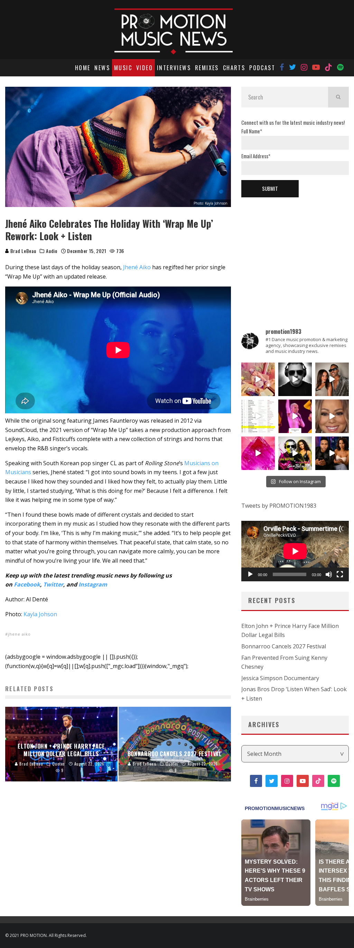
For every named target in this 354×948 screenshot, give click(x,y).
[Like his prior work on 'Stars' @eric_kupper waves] (258, 379)
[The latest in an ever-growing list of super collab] (295, 379)
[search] (338, 97)
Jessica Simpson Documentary (280, 678)
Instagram (92, 584)
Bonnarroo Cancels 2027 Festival (283, 646)
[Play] (250, 574)
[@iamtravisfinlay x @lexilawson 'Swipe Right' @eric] (332, 379)
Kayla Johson (40, 614)
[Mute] (328, 574)
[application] (295, 551)
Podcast (262, 68)
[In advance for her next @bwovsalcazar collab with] (295, 416)
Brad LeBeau (22, 250)
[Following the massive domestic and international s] (295, 453)
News (102, 68)
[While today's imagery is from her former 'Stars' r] (258, 453)
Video (144, 68)
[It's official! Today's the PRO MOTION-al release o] (332, 453)
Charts (234, 68)
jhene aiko (19, 634)
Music (123, 68)
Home (83, 68)
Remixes (207, 68)
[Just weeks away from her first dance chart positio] (332, 416)
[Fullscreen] (339, 574)
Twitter (53, 584)
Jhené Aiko (137, 267)
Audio (51, 251)
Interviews (174, 68)
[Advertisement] (295, 251)
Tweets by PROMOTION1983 (278, 505)
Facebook (27, 584)
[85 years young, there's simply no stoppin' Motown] (258, 416)
